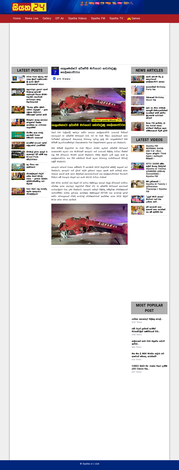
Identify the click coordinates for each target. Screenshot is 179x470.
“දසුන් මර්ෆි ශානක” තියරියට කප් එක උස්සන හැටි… (155, 199)
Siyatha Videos (77, 18)
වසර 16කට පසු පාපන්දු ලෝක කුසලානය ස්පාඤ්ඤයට (36, 191)
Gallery (47, 18)
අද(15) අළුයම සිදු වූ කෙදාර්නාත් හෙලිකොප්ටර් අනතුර (155, 79)
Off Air (59, 18)
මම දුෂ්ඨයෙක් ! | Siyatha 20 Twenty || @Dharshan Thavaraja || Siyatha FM (156, 187)
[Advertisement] (89, 42)
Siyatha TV (116, 18)
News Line (31, 18)
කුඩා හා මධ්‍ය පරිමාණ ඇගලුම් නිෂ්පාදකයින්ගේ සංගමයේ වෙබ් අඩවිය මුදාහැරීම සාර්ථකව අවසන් (157, 113)
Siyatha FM (98, 18)
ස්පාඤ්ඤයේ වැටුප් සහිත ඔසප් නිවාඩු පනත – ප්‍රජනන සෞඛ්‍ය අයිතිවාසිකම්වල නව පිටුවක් (36, 179)
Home (17, 18)
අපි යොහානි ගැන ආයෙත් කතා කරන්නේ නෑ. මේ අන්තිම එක (155, 209)
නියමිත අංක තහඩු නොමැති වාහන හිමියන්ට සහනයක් (34, 135)
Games (136, 18)
